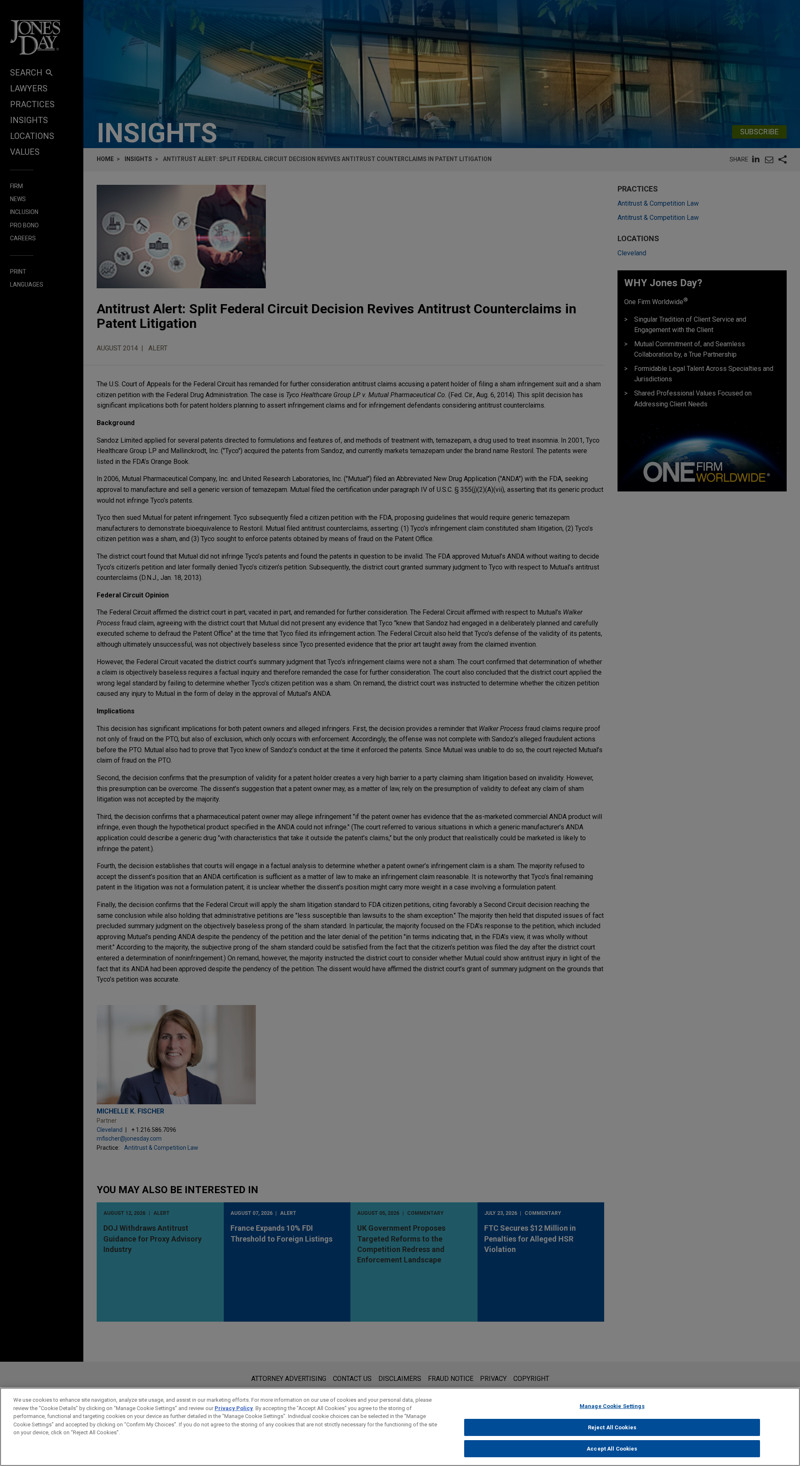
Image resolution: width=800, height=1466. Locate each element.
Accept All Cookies (612, 1449)
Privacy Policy (234, 1408)
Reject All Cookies (612, 1427)
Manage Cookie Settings (612, 1406)
